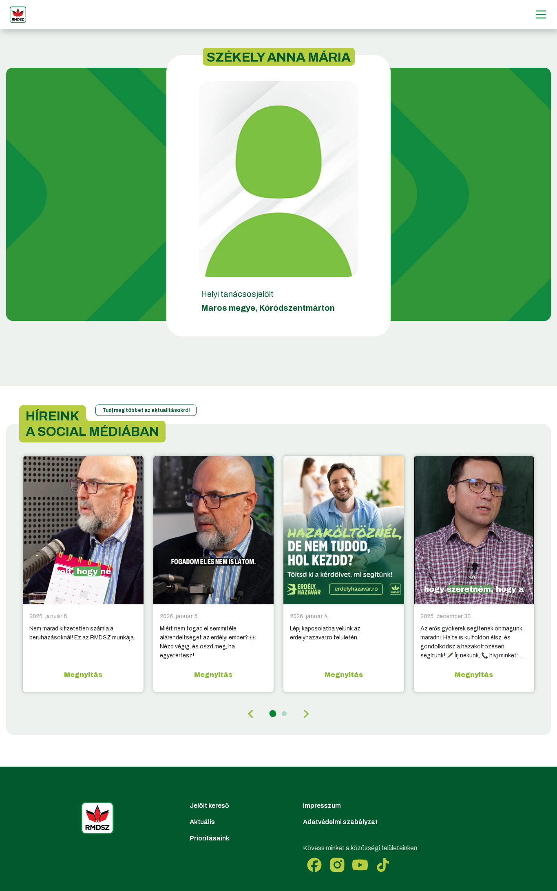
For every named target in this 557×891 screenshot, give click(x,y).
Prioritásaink (210, 838)
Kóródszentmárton (297, 307)
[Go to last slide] (251, 714)
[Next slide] (306, 714)
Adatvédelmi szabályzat (340, 821)
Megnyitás (83, 674)
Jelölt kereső (209, 805)
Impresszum (322, 805)
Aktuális (202, 821)
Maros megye (228, 307)
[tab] (273, 713)
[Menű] (541, 14)
